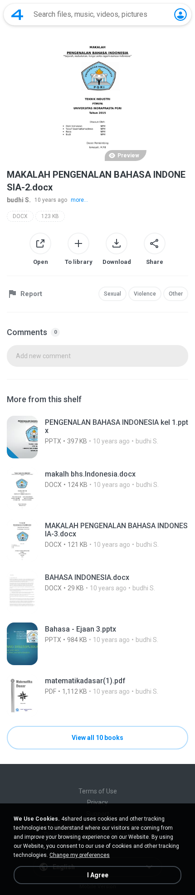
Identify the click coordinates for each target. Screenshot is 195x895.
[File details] (97, 437)
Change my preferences (79, 855)
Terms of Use (97, 791)
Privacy (97, 802)
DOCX (20, 216)
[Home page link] (17, 14)
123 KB (50, 216)
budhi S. (19, 200)
